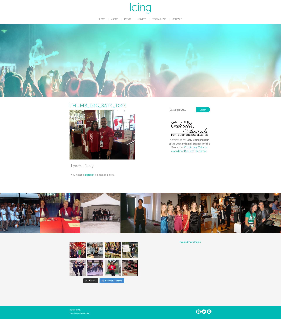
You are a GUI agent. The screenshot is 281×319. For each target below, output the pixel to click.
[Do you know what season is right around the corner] (113, 268)
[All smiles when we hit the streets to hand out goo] (78, 268)
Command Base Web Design (82, 313)
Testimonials (159, 19)
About (114, 19)
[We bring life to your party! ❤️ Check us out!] (95, 268)
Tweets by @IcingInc (190, 242)
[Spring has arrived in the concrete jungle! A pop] (130, 250)
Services (142, 19)
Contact (177, 19)
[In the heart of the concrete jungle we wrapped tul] (95, 250)
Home (102, 19)
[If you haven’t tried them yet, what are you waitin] (113, 250)
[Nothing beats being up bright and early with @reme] (130, 268)
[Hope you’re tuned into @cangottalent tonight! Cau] (78, 250)
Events (127, 19)
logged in (89, 174)
